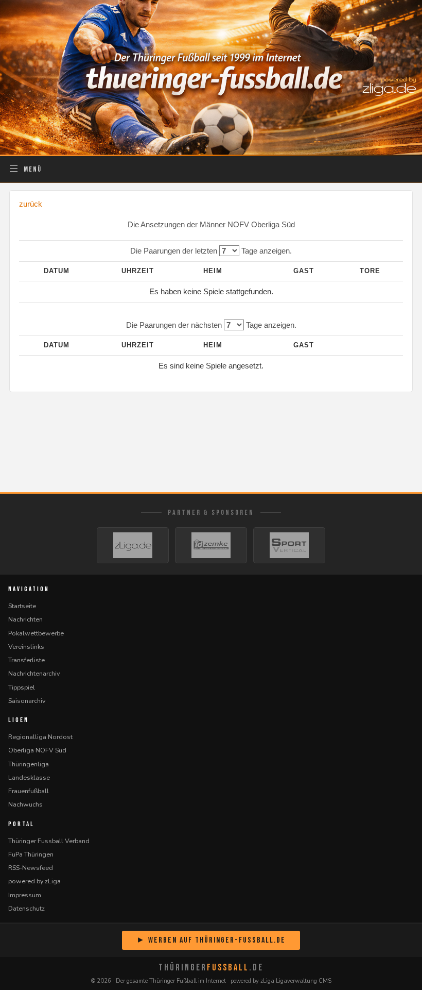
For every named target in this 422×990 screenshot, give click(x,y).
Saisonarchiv (26, 700)
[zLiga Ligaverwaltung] (133, 545)
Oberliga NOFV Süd (37, 750)
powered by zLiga (34, 881)
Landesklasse (29, 777)
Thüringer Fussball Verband (49, 840)
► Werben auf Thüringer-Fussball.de (211, 940)
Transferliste (26, 660)
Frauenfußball (28, 790)
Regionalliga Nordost (40, 736)
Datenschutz (26, 908)
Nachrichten (25, 619)
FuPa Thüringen (31, 854)
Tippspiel (21, 687)
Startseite (22, 605)
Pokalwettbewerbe (36, 633)
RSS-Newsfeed (30, 867)
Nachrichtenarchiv (34, 673)
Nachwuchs (25, 804)
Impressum (24, 895)
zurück (30, 203)
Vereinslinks (26, 646)
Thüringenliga (28, 764)
